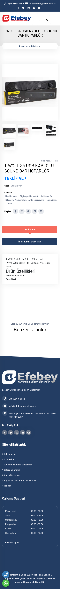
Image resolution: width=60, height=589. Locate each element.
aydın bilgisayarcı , (36, 200)
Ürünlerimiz (9, 459)
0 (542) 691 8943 (16, 3)
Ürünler (34, 46)
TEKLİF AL (14, 178)
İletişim (7, 485)
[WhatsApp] (5, 583)
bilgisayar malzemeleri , (16, 200)
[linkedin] (34, 8)
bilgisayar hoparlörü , (29, 196)
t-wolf (8, 203)
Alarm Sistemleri (12, 475)
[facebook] (19, 8)
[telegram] (23, 8)
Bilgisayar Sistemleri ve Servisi (19, 480)
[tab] (9, 131)
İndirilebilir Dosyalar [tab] (29, 241)
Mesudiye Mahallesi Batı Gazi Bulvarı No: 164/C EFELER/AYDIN (33, 415)
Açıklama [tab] (29, 229)
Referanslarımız (11, 469)
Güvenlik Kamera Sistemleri (17, 464)
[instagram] (29, 8)
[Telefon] (5, 574)
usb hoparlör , (11, 196)
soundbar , (52, 200)
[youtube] (39, 8)
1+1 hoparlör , (47, 196)
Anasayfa (23, 46)
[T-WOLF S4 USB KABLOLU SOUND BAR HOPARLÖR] (30, 118)
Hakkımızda (9, 454)
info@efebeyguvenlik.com (42, 3)
